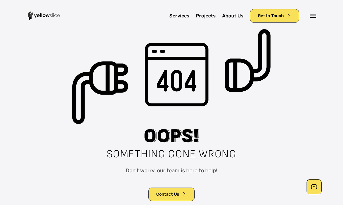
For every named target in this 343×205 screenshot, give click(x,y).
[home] (43, 15)
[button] (313, 16)
